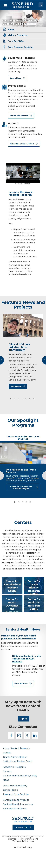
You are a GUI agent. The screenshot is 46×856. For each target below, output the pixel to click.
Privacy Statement (29, 839)
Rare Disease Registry (15, 785)
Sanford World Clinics (15, 808)
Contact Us (21, 827)
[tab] (10, 398)
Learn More (15, 78)
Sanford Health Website (16, 799)
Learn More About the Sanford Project (21, 487)
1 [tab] (14, 502)
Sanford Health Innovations (18, 804)
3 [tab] (22, 502)
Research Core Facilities (16, 794)
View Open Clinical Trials (22, 144)
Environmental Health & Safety (20, 775)
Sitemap (12, 839)
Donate (7, 752)
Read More (16, 386)
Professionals (17, 85)
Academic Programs (14, 767)
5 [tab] (30, 502)
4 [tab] (26, 502)
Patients (13, 123)
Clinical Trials (10, 789)
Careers (7, 771)
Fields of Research (19, 115)
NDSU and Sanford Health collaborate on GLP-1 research (26, 659)
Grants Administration (15, 757)
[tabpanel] (23, 469)
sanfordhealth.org (23, 847)
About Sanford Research (16, 748)
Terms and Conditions (23, 841)
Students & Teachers (21, 57)
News (6, 779)
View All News (21, 683)
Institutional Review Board (17, 761)
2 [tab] (18, 502)
